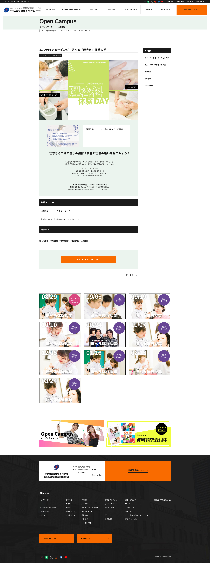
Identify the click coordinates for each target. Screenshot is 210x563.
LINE (148, 1)
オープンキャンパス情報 (89, 507)
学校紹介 (111, 9)
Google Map (97, 475)
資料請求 (190, 9)
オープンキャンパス (130, 9)
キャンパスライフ (87, 511)
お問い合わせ (199, 1)
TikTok (145, 1)
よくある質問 (165, 9)
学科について (95, 9)
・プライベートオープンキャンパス (156, 58)
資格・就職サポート (132, 500)
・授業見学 (147, 71)
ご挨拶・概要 (44, 511)
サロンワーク (129, 504)
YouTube (162, 1)
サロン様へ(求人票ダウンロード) (136, 515)
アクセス (42, 515)
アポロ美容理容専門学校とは (72, 9)
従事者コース (70, 511)
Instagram (155, 1)
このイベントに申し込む (87, 259)
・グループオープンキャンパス (154, 65)
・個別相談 (147, 78)
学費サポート (86, 519)
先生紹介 (84, 504)
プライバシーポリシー (132, 519)
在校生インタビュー (112, 500)
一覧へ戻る (128, 275)
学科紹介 (69, 500)
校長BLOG (108, 519)
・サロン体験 (148, 85)
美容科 (68, 504)
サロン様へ (189, 1)
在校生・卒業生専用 (177, 1)
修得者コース (70, 515)
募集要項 (149, 9)
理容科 (68, 507)
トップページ (50, 9)
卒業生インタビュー (112, 504)
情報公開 (128, 511)
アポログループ (130, 507)
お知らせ (108, 515)
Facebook (159, 1)
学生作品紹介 (109, 507)
